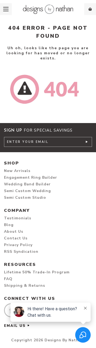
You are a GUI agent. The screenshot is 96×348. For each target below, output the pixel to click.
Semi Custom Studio (25, 197)
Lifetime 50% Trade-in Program (37, 272)
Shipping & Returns (24, 285)
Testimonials (17, 218)
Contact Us (15, 238)
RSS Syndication (21, 251)
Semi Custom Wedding (27, 190)
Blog (9, 224)
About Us (13, 231)
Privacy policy (18, 244)
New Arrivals (17, 170)
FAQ (8, 278)
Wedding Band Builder (27, 184)
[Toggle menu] (6, 9)
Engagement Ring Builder (30, 177)
